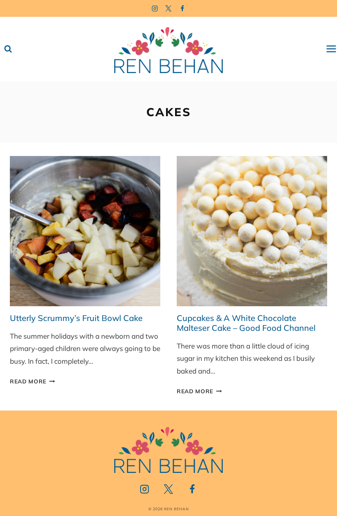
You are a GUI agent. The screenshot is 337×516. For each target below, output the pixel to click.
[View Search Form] (8, 49)
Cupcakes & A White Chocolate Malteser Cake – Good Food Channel (246, 323)
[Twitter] (168, 8)
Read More (32, 381)
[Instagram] (154, 8)
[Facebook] (182, 8)
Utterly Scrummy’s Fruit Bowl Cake (76, 318)
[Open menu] (331, 49)
